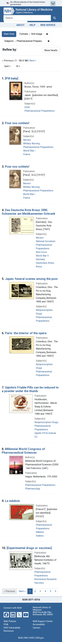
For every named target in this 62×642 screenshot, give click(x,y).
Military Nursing (31, 143)
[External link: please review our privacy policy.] (6, 614)
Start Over (9, 33)
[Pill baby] (11, 78)
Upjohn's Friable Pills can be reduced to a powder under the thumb (30, 389)
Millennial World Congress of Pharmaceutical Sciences (23, 450)
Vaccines (39, 582)
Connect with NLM (13, 608)
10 (19, 66)
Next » (32, 60)
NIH (26, 638)
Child (27, 107)
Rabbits (40, 532)
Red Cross (41, 252)
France (26, 154)
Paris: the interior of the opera (25, 333)
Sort (6, 66)
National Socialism (45, 241)
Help (32, 25)
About (20, 25)
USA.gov (40, 638)
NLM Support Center (43, 621)
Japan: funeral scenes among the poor (31, 279)
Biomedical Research (45, 579)
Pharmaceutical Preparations (39, 110)
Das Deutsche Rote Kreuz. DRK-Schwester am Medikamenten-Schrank (28, 211)
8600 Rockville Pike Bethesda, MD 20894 (43, 613)
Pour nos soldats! (17, 123)
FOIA (6, 624)
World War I (29, 150)
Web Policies (10, 621)
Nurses (27, 139)
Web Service (47, 25)
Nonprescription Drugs (46, 422)
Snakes (40, 535)
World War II (42, 255)
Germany (40, 259)
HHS (31, 638)
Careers (36, 628)
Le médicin (12, 501)
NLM (20, 638)
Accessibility (39, 624)
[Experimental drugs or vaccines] (29, 548)
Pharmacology (32, 488)
